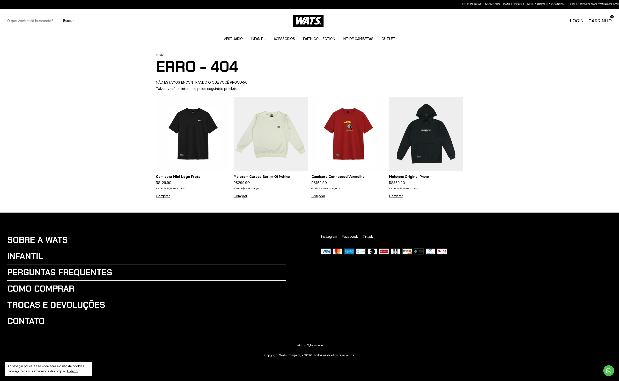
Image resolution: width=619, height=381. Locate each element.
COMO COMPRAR (40, 288)
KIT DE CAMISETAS (358, 39)
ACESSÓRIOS (284, 39)
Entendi (72, 371)
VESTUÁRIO (233, 39)
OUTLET (388, 39)
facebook (350, 236)
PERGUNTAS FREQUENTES (59, 272)
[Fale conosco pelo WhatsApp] (608, 370)
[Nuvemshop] (310, 345)
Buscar (68, 21)
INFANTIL (258, 39)
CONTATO (26, 321)
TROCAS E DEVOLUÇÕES (56, 304)
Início (159, 55)
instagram (329, 236)
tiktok (368, 236)
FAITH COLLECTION (319, 39)
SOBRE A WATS (37, 240)
